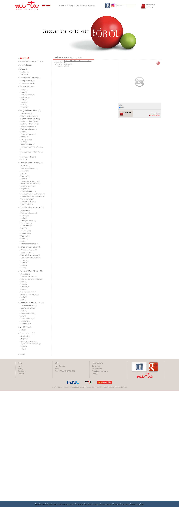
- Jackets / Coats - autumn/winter (31, 153)
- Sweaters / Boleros (28, 157)
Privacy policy (97, 369)
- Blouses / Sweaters (28, 292)
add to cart (128, 112)
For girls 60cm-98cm (30, 110)
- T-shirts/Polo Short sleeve (30, 258)
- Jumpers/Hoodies (28, 221)
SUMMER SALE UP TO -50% (32, 61)
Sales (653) (24, 58)
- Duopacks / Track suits (29, 294)
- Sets (23, 316)
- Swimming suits (27, 199)
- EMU (23, 330)
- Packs (23, 142)
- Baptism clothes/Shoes (29, 124)
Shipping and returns (100, 371)
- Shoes (23, 268)
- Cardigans (25, 97)
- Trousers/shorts (27, 318)
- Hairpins (24, 339)
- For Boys (24, 72)
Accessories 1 (27, 333)
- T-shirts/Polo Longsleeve (30, 255)
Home (20, 366)
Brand (22, 354)
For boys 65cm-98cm (31, 247)
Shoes (24, 69)
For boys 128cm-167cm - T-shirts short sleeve (77, 61)
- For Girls (24, 74)
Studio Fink (107, 387)
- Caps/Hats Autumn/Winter (30, 344)
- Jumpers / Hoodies (28, 313)
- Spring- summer (27, 81)
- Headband (25, 336)
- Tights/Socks (26, 204)
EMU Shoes (26, 327)
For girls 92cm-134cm (31, 163)
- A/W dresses (26, 139)
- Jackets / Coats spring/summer (32, 194)
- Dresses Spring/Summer (30, 181)
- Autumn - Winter (27, 83)
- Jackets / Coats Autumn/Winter (32, 196)
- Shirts (23, 100)
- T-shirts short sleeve (28, 129)
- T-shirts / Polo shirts (28, 277)
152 (122, 108)
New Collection (26, 65)
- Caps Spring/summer (29, 341)
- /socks (23, 159)
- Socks (23, 297)
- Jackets (24, 102)
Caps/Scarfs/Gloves (30, 77)
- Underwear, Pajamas (28, 250)
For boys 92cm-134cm (31, 271)
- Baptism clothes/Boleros (30, 119)
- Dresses (24, 137)
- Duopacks (25, 189)
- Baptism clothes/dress (29, 116)
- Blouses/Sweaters (28, 191)
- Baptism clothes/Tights (29, 121)
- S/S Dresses (26, 223)
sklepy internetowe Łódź (119, 387)
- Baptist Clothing (26, 252)
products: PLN (150, 6)
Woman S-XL (27, 86)
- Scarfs (23, 346)
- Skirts (23, 173)
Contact (21, 374)
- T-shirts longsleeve (28, 126)
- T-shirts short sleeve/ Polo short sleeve (31, 280)
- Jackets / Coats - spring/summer (31, 148)
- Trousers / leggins (28, 134)
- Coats (23, 105)
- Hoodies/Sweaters (28, 144)
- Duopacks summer (28, 186)
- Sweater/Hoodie (27, 95)
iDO (65, 62)
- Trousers (24, 107)
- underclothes (26, 114)
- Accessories (25, 324)
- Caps (23, 299)
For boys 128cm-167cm (32, 303)
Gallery (20, 369)
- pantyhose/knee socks (29, 244)
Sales (57, 369)
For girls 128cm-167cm (32, 207)
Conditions (22, 371)
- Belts (23, 349)
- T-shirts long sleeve (28, 308)
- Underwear (25, 166)
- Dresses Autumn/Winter (30, 184)
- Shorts (23, 131)
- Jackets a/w (25, 233)
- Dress (23, 92)
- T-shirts (24, 89)
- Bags (23, 241)
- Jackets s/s (25, 231)
